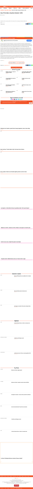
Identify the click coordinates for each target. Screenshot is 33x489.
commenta (17, 62)
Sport (29, 8)
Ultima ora (13, 8)
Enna (21, 6)
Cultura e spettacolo (23, 8)
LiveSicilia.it (2, 10)
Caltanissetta (19, 6)
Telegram (8, 8)
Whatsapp (3, 8)
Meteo (18, 8)
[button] (1, 462)
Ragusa (25, 6)
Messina (23, 6)
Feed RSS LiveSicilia (12, 488)
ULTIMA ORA (9, 6)
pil (3, 60)
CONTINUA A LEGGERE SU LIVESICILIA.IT (16, 67)
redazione (4, 22)
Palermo (12, 6)
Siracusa (27, 6)
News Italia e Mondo (8, 10)
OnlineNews (2, 129)
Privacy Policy (2, 488)
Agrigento (17, 6)
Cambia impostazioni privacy (19, 488)
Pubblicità (8, 488)
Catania (14, 6)
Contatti (5, 488)
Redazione (7, 73)
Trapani (29, 6)
